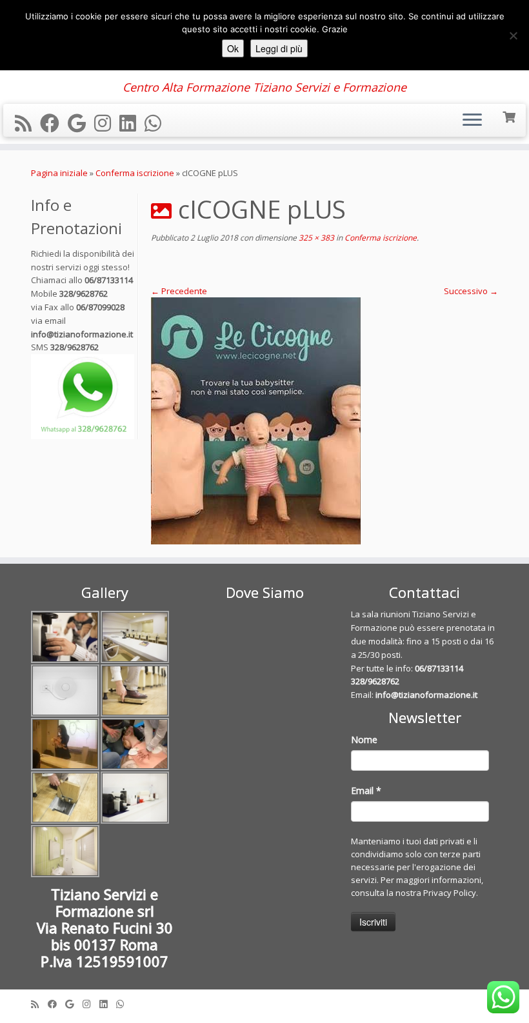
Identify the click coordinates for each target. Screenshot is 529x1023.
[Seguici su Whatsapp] (157, 123)
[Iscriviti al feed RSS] (27, 123)
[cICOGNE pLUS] (324, 420)
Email (366, 790)
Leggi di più (279, 48)
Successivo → (471, 291)
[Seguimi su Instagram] (106, 123)
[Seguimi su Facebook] (54, 123)
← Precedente (179, 291)
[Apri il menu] (472, 120)
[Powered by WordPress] (264, 1001)
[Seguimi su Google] (81, 123)
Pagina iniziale (59, 173)
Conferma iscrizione (134, 173)
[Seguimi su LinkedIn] (132, 123)
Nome (364, 739)
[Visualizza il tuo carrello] (510, 115)
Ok (233, 48)
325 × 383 (315, 237)
